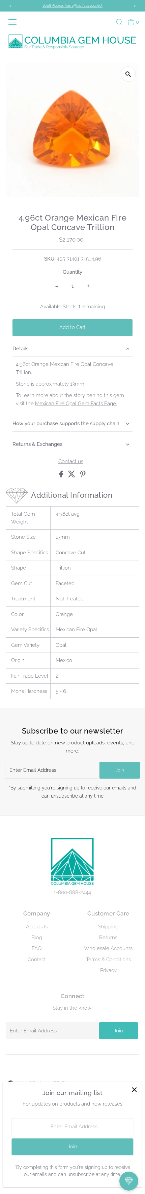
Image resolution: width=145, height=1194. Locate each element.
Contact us (70, 461)
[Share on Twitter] (72, 476)
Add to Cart (72, 327)
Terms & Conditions (108, 959)
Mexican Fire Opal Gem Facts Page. (76, 403)
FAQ (36, 948)
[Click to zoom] (128, 74)
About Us (37, 927)
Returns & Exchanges (37, 444)
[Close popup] (134, 1090)
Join (120, 770)
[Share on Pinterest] (83, 476)
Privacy (108, 970)
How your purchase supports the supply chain (65, 423)
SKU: (49, 259)
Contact (37, 959)
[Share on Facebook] (61, 476)
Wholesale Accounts (108, 948)
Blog (36, 937)
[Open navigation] (15, 22)
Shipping (108, 927)
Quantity (72, 272)
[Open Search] (119, 22)
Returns (108, 937)
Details (20, 349)
